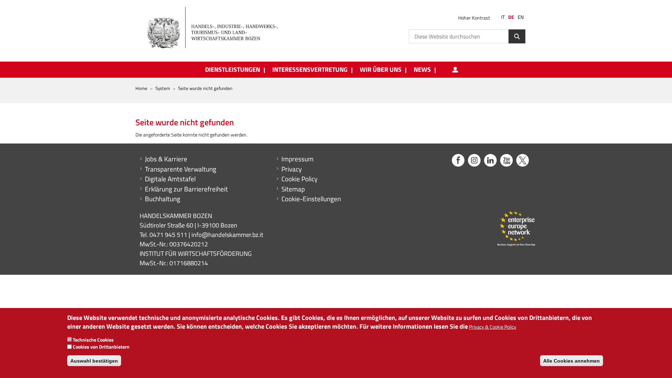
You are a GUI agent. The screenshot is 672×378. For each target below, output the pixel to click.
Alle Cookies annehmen (571, 360)
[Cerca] (517, 36)
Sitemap (293, 189)
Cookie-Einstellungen (311, 199)
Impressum (297, 159)
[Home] (217, 28)
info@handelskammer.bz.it (227, 234)
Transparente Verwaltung (180, 169)
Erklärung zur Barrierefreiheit (186, 189)
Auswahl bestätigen (94, 360)
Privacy (291, 169)
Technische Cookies (93, 339)
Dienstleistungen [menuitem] (232, 69)
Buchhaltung (162, 199)
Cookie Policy (299, 179)
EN (521, 17)
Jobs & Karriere (166, 159)
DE (511, 17)
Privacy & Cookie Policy (492, 326)
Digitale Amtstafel (170, 179)
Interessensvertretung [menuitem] (310, 69)
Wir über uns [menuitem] (380, 69)
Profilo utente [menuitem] (455, 69)
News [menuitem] (422, 69)
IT (503, 17)
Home (141, 88)
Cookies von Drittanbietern (101, 346)
